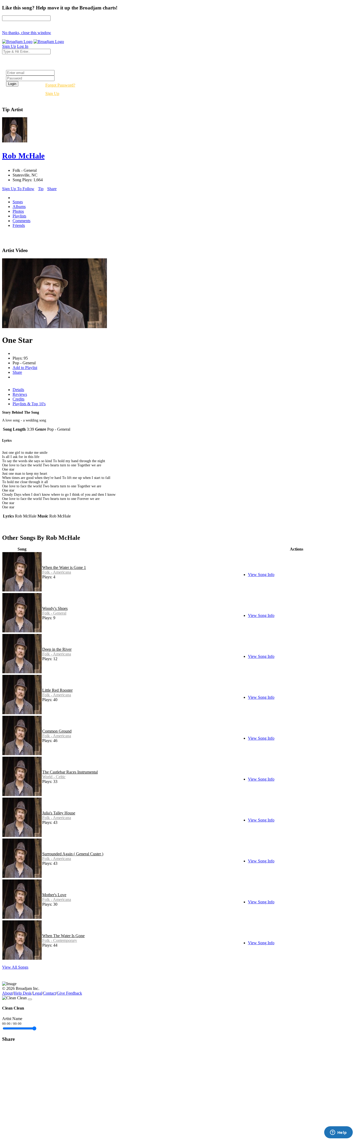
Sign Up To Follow (18, 188)
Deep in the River (57, 649)
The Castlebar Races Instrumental (70, 772)
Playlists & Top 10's (29, 404)
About (7, 993)
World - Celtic (54, 777)
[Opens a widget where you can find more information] (338, 1132)
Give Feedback (69, 993)
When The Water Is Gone (63, 935)
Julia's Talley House (58, 813)
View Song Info (261, 574)
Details (18, 389)
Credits (18, 399)
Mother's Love (54, 895)
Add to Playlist (25, 367)
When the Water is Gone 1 (64, 567)
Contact (49, 993)
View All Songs (15, 967)
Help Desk (22, 993)
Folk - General (54, 613)
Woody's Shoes (55, 608)
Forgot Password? (60, 85)
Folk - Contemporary (59, 940)
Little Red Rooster (57, 690)
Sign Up (52, 93)
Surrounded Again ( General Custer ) (72, 854)
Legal (37, 993)
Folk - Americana (56, 572)
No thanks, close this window (26, 32)
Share (52, 188)
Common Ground (57, 731)
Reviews (20, 394)
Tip (41, 188)
